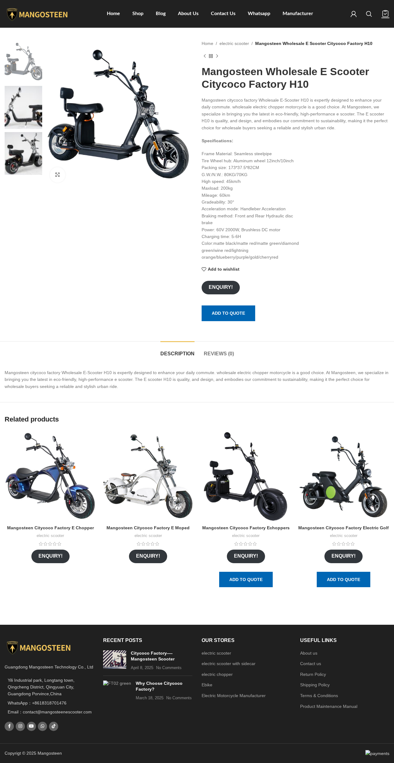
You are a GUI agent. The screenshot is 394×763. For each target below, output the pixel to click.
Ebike (207, 684)
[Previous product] (205, 56)
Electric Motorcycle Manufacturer (234, 695)
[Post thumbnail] (114, 660)
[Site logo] (37, 13)
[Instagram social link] (20, 726)
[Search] (369, 14)
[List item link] (49, 703)
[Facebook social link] (9, 726)
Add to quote (228, 313)
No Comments (169, 668)
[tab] (177, 350)
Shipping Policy (315, 684)
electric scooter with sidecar (228, 663)
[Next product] (217, 56)
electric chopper (217, 674)
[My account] (354, 14)
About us (308, 653)
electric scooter (234, 43)
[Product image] (50, 476)
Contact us (310, 663)
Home (207, 43)
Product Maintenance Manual (328, 706)
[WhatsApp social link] (42, 726)
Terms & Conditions (319, 695)
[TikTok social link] (53, 726)
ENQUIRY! (221, 287)
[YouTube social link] (31, 726)
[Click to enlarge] (57, 175)
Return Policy (313, 674)
